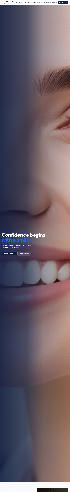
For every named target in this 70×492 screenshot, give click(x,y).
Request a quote (24, 253)
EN (46, 2)
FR (48, 2)
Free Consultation (63, 2)
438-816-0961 (53, 2)
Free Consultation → (9, 253)
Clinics (28, 2)
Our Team (23, 2)
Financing (34, 2)
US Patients (39, 2)
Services (17, 2)
